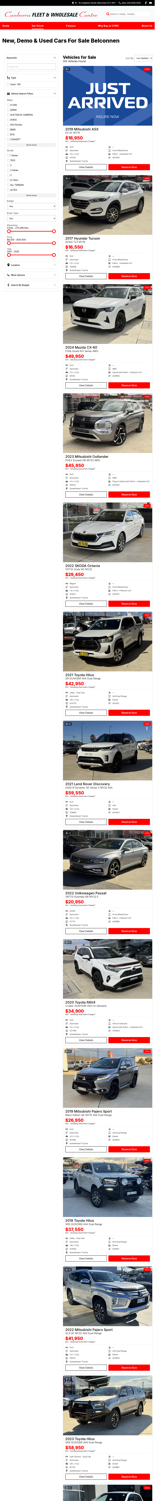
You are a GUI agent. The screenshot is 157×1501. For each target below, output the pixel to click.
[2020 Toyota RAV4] (107, 969)
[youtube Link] (150, 3)
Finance (70, 25)
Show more (31, 145)
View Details (86, 167)
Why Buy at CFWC (108, 25)
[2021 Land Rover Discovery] (107, 750)
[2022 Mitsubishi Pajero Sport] (107, 1296)
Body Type (12, 213)
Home (5, 25)
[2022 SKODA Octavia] (107, 532)
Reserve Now (129, 167)
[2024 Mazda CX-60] (107, 314)
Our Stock (38, 25)
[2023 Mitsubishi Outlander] (107, 423)
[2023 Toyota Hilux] (107, 1405)
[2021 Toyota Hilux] (107, 641)
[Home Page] (51, 14)
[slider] (9, 231)
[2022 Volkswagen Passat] (107, 860)
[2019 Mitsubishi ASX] (107, 96)
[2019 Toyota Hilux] (107, 1187)
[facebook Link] (146, 3)
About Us (147, 25)
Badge (10, 201)
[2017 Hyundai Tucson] (107, 205)
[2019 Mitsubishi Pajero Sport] (107, 1078)
